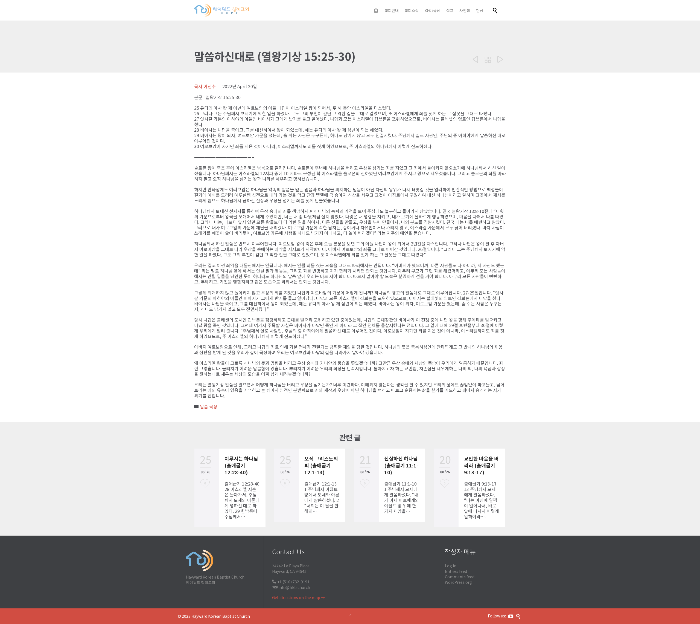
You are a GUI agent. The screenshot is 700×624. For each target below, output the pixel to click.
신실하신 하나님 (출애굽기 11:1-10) (401, 465)
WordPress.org (458, 582)
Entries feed (456, 571)
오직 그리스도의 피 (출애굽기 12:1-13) (321, 465)
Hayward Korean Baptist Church (220, 616)
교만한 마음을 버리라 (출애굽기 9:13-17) (481, 465)
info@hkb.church (294, 587)
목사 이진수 (205, 86)
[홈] (376, 10)
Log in (450, 565)
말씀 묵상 (208, 406)
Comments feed (459, 576)
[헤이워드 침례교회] (221, 10)
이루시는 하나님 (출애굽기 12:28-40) (241, 465)
